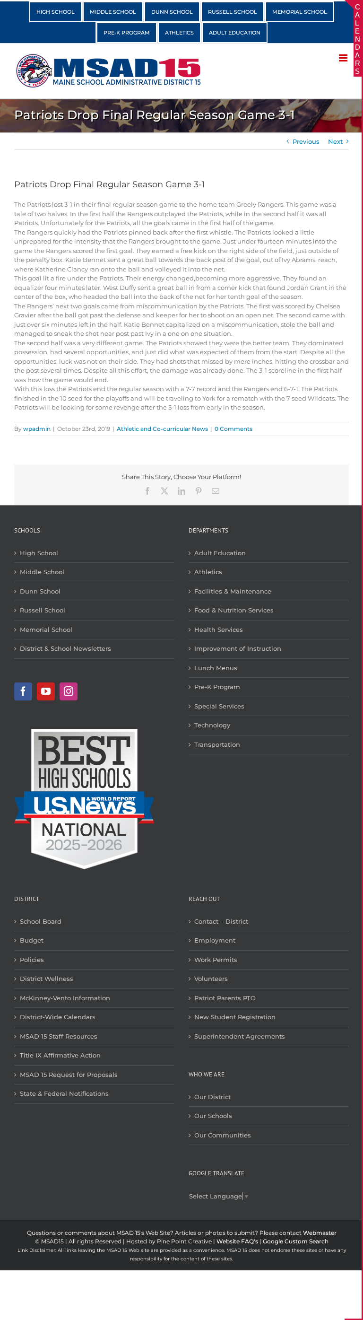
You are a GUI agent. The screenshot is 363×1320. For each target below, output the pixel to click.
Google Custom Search (295, 1241)
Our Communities (222, 1135)
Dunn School (40, 591)
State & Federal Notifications (64, 1093)
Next (335, 141)
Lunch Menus (215, 668)
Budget (31, 940)
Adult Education (220, 553)
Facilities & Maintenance (232, 591)
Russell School (42, 610)
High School (39, 553)
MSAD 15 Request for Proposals (69, 1074)
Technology (212, 725)
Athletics (208, 572)
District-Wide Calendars (57, 1017)
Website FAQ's (237, 1241)
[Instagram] (69, 691)
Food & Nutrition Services (234, 610)
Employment (214, 940)
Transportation (217, 744)
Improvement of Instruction (237, 648)
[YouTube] (46, 691)
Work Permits (215, 959)
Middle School (42, 572)
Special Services (219, 706)
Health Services (218, 629)
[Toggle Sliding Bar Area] (353, 8)
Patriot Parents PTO (225, 998)
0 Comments (233, 428)
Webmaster (320, 1232)
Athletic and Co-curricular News (162, 428)
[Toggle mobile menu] (344, 58)
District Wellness (46, 978)
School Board (40, 921)
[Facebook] (23, 691)
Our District (212, 1097)
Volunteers (211, 978)
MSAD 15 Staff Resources (58, 1036)
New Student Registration (235, 1017)
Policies (32, 959)
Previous (306, 141)
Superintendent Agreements (239, 1036)
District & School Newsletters (65, 648)
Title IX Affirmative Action (60, 1055)
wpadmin (37, 428)
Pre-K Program (217, 687)
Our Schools (213, 1115)
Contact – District (221, 921)
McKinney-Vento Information (65, 998)
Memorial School (46, 629)
